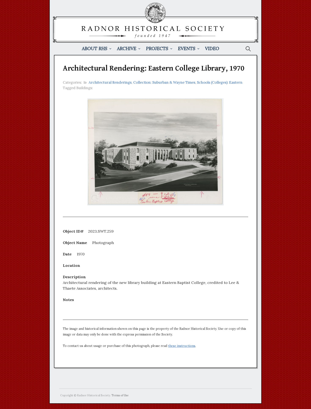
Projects (157, 48)
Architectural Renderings (110, 82)
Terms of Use (120, 395)
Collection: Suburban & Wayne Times (164, 82)
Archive (126, 48)
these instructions (181, 346)
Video (212, 48)
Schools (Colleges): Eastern (219, 82)
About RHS (94, 48)
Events (186, 48)
